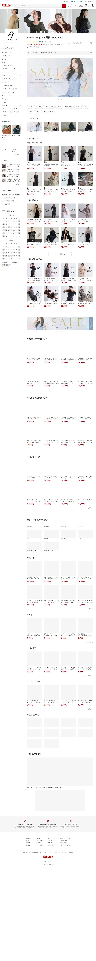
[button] (89, 6)
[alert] (60, 57)
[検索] (64, 10)
